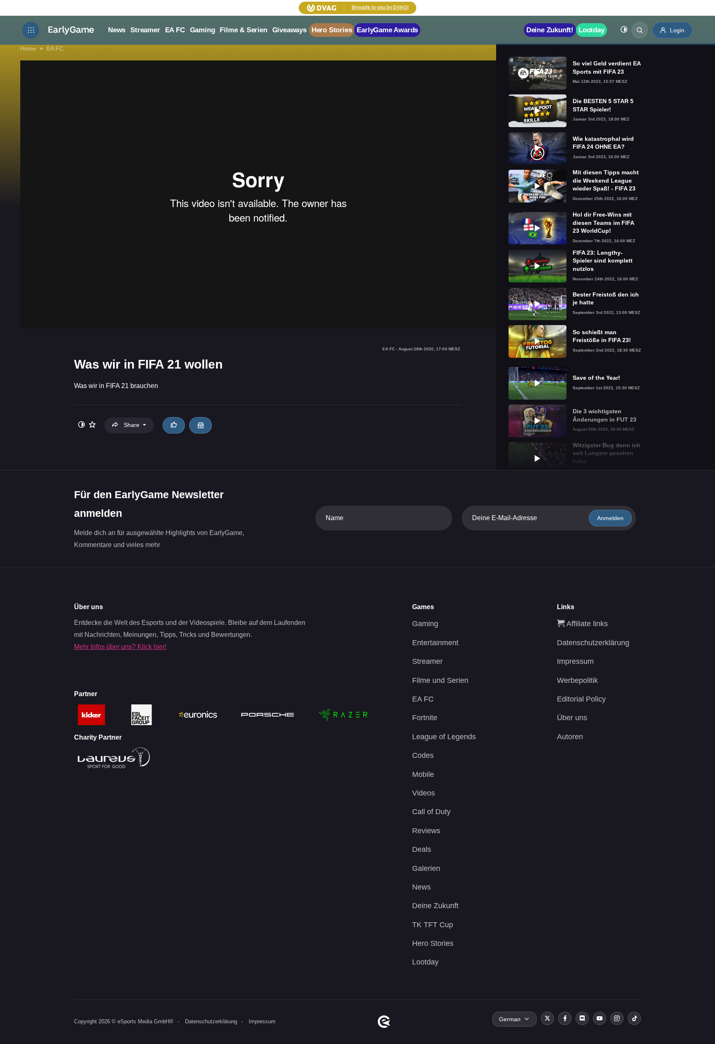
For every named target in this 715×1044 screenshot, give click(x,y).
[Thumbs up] (174, 425)
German (510, 1019)
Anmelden (610, 518)
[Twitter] (547, 1018)
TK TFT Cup (432, 925)
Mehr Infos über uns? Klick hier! (120, 646)
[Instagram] (617, 1018)
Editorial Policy (581, 699)
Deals (421, 849)
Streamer (145, 30)
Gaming (202, 30)
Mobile (423, 774)
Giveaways (289, 30)
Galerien (426, 868)
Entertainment (435, 643)
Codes (423, 755)
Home (28, 48)
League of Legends (444, 737)
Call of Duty (431, 812)
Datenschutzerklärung (593, 643)
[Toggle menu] (30, 30)
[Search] (639, 30)
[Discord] (582, 1018)
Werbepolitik (577, 680)
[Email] (200, 425)
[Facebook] (564, 1018)
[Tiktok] (634, 1018)
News (116, 30)
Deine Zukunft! (549, 30)
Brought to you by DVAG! (380, 7)
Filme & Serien (243, 30)
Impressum (575, 661)
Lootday (591, 30)
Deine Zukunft (435, 906)
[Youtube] (599, 1018)
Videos (423, 793)
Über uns (572, 718)
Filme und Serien (440, 680)
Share (131, 425)
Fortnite (424, 718)
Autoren (570, 737)
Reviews (426, 831)
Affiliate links (586, 624)
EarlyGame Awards (387, 30)
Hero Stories (332, 30)
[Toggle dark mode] (624, 30)
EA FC (175, 30)
